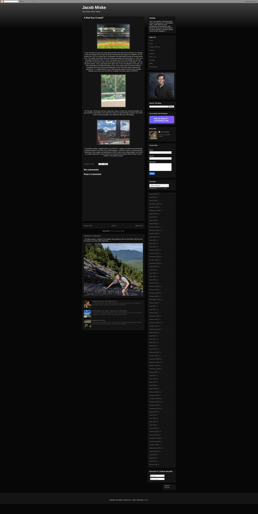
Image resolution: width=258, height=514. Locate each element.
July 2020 (152, 375)
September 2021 (154, 329)
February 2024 (154, 250)
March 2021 (153, 349)
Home (114, 226)
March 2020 (153, 388)
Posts (154, 476)
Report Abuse (167, 486)
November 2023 (154, 256)
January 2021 (153, 355)
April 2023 (152, 280)
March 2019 (153, 428)
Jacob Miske (94, 7)
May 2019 (152, 421)
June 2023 (152, 273)
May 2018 (152, 458)
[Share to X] (103, 164)
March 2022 (153, 313)
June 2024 (152, 240)
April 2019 (152, 425)
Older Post (139, 226)
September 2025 (154, 210)
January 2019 (153, 435)
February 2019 (154, 431)
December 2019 (154, 398)
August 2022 (153, 303)
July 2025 (152, 217)
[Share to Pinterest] (107, 164)
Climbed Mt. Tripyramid (92, 236)
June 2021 (152, 339)
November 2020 (154, 362)
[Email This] (99, 164)
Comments (155, 479)
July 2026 (152, 197)
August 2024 (153, 237)
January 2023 (153, 289)
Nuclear (151, 50)
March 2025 (153, 223)
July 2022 (152, 306)
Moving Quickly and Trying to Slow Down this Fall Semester (109, 311)
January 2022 (153, 319)
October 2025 (153, 207)
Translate (164, 188)
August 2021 (153, 332)
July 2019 (152, 415)
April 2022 (152, 309)
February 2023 (154, 286)
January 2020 (153, 395)
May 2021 (152, 342)
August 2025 (153, 214)
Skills (151, 63)
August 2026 (153, 194)
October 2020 (153, 365)
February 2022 (154, 316)
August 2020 (153, 372)
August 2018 (153, 451)
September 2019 (154, 408)
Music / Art (152, 57)
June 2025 (152, 220)
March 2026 (153, 200)
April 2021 (152, 346)
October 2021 (153, 326)
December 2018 (154, 438)
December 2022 (154, 293)
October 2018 (153, 444)
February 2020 (154, 392)
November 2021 (154, 322)
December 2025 (154, 204)
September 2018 (154, 448)
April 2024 (152, 247)
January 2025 (153, 227)
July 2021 (152, 336)
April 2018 (152, 461)
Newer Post (88, 226)
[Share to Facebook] (105, 164)
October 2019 (153, 405)
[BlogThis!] (101, 164)
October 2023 (153, 260)
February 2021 (154, 352)
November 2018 (154, 441)
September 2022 (154, 299)
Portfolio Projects (154, 47)
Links (151, 43)
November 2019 (154, 402)
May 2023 (152, 276)
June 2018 (152, 454)
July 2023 (152, 270)
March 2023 (153, 283)
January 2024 (153, 253)
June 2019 (152, 418)
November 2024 (154, 230)
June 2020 (152, 379)
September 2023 (154, 263)
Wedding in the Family (98, 320)
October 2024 (153, 233)
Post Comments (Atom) (117, 231)
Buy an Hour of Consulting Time (161, 120)
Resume (152, 53)
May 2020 (152, 382)
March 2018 (153, 464)
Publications (153, 67)
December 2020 (154, 359)
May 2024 (152, 243)
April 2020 (152, 385)
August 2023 (153, 266)
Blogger (146, 500)
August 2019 (153, 412)
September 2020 (154, 369)
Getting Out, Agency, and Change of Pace (104, 301)
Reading (152, 60)
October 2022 (153, 296)
